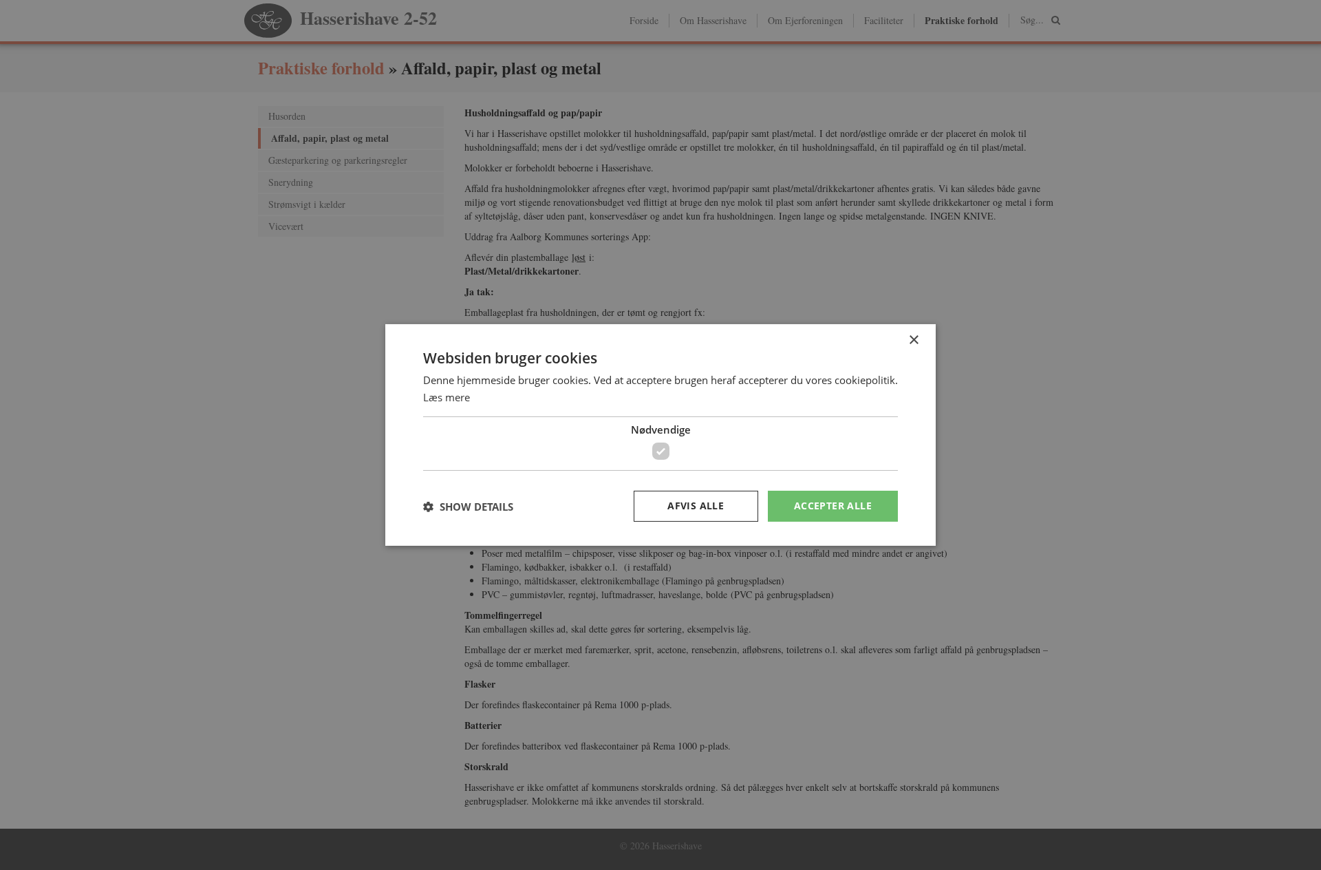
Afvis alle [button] (695, 505)
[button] (468, 506)
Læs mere (446, 397)
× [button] (913, 340)
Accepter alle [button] (833, 505)
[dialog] (660, 435)
